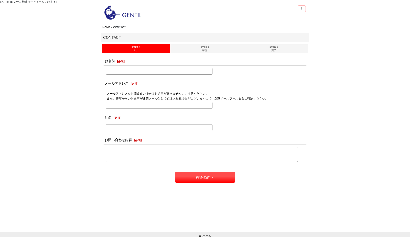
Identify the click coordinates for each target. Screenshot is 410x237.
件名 (108, 117)
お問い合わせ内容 (118, 140)
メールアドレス (117, 83)
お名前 (110, 61)
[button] (302, 9)
